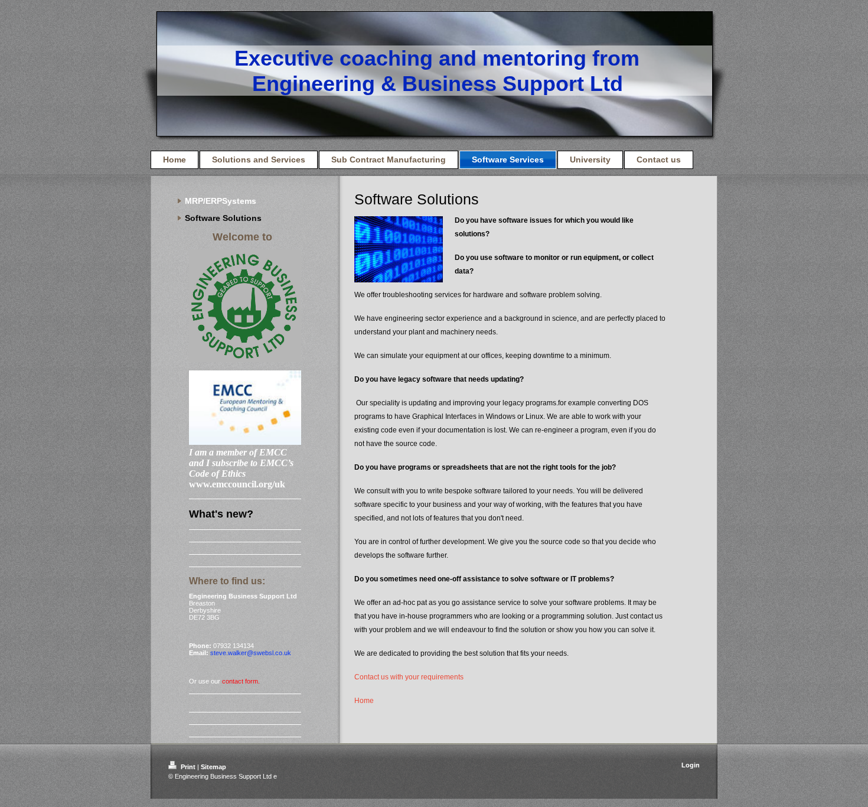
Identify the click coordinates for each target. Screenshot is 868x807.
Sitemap (213, 766)
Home (364, 701)
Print (188, 766)
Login (690, 765)
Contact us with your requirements (409, 677)
